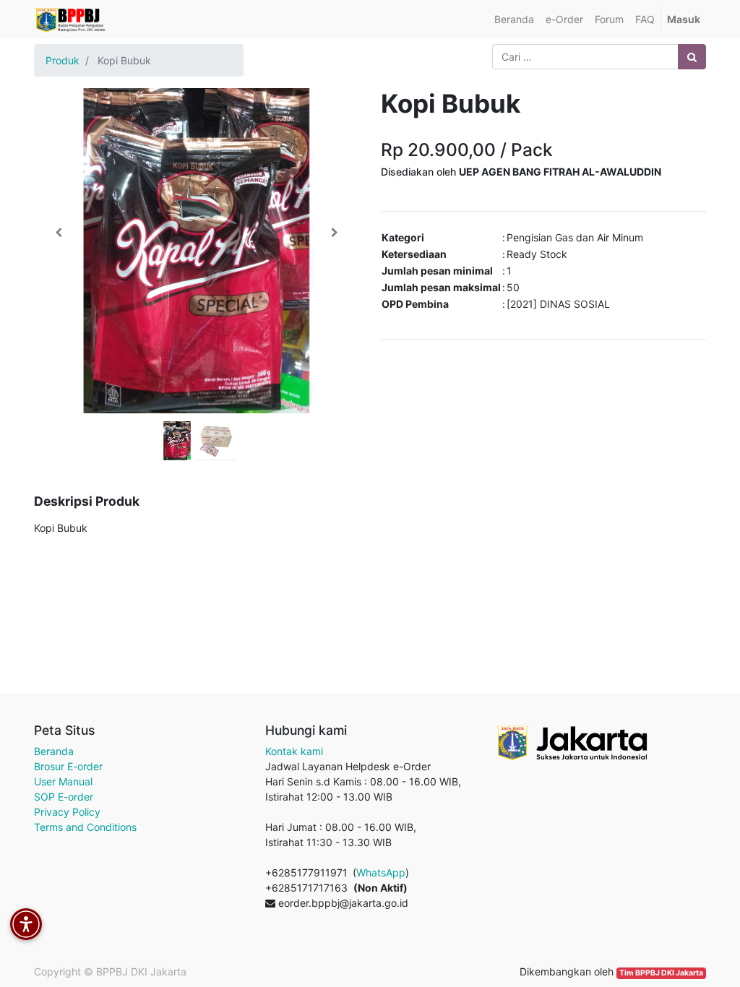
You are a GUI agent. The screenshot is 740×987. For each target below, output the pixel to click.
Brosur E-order (68, 766)
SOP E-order (63, 796)
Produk (62, 60)
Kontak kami (294, 751)
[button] (58, 232)
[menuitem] (514, 19)
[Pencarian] (692, 56)
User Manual (63, 781)
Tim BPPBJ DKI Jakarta (661, 973)
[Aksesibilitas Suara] (26, 924)
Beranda (54, 751)
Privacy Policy (67, 812)
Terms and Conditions (85, 827)
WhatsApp (380, 872)
